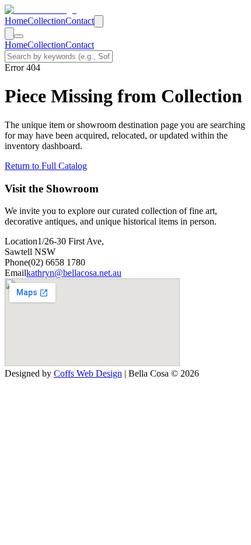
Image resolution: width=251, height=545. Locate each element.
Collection (46, 21)
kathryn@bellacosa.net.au (73, 273)
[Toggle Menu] (18, 36)
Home (16, 21)
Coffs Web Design (88, 373)
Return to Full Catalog (46, 166)
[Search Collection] (98, 21)
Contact (79, 21)
